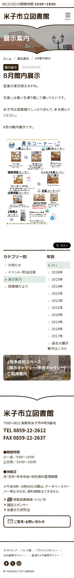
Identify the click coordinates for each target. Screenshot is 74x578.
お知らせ (14, 264)
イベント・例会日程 (22, 272)
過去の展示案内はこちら (58, 346)
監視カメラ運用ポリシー (45, 555)
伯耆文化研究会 (18, 509)
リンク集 (26, 550)
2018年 (57, 328)
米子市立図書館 (26, 16)
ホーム (7, 58)
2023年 (57, 293)
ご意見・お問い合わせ (29, 521)
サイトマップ (10, 550)
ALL (55, 264)
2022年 (57, 300)
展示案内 (23, 58)
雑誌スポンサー (18, 504)
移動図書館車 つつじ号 (29, 499)
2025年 (57, 279)
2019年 (57, 321)
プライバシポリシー (47, 550)
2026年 (57, 272)
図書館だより (18, 286)
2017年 (57, 335)
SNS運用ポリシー (13, 555)
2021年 (57, 307)
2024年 (57, 286)
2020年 (57, 314)
